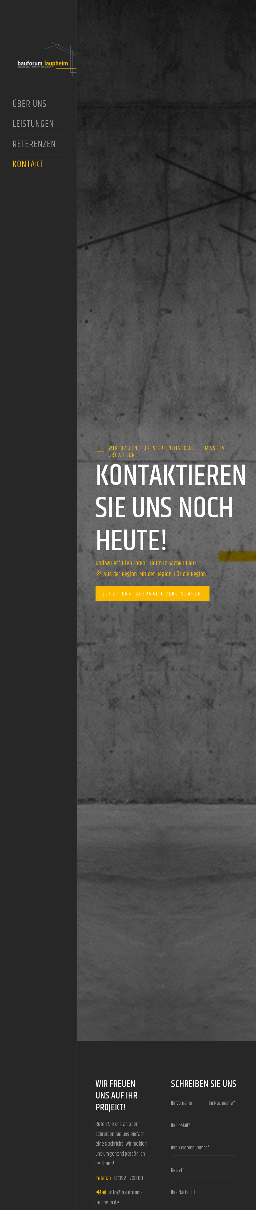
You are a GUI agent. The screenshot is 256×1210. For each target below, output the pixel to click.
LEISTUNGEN (33, 124)
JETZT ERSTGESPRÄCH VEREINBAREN (152, 594)
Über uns (29, 104)
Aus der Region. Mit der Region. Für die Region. (154, 574)
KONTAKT (27, 165)
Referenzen (35, 145)
